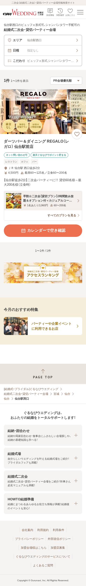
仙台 (67, 394)
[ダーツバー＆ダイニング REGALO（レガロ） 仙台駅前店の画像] (43, 111)
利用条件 (58, 530)
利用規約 (43, 530)
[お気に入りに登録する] (77, 134)
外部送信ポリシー (59, 539)
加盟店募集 (58, 547)
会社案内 (27, 530)
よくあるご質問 (43, 565)
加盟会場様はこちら (34, 547)
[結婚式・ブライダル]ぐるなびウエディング (31, 389)
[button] (43, 435)
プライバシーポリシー (29, 539)
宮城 (56, 394)
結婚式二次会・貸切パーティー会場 (26, 394)
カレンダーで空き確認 (46, 230)
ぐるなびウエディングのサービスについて (43, 556)
